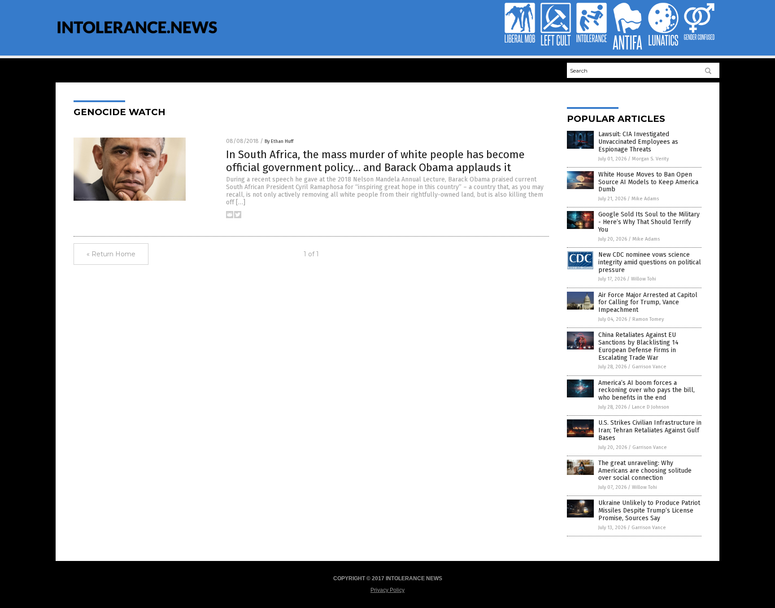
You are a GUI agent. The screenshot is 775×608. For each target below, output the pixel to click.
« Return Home (111, 254)
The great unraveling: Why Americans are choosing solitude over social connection (645, 470)
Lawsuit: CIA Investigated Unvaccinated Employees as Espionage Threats (638, 141)
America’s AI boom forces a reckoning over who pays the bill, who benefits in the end (646, 390)
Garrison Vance (649, 367)
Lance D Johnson (650, 407)
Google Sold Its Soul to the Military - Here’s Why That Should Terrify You (649, 222)
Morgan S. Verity (650, 159)
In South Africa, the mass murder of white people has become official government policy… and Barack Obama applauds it (375, 161)
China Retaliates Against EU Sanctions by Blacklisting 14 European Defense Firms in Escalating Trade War (638, 346)
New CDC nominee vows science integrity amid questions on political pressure (649, 262)
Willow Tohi (643, 279)
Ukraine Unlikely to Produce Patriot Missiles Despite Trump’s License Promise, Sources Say (649, 510)
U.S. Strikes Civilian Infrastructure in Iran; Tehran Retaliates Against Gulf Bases (649, 430)
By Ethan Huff (279, 141)
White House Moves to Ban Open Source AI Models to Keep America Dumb (648, 182)
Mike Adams (645, 199)
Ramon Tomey (648, 319)
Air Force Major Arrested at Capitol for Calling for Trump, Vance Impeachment (647, 302)
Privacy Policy (387, 590)
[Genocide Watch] (137, 39)
